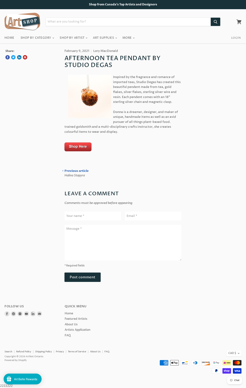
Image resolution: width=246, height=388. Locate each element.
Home (9, 38)
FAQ (68, 335)
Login (236, 38)
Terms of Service (77, 351)
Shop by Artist (72, 38)
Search (8, 351)
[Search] (215, 22)
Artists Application (77, 330)
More (127, 38)
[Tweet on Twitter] (13, 57)
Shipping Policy (43, 351)
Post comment (82, 277)
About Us (71, 324)
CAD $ (232, 353)
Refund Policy (23, 351)
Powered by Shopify (16, 360)
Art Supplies (104, 38)
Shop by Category (36, 38)
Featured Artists (76, 319)
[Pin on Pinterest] (25, 57)
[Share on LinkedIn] (19, 57)
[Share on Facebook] (7, 57)
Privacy (60, 351)
